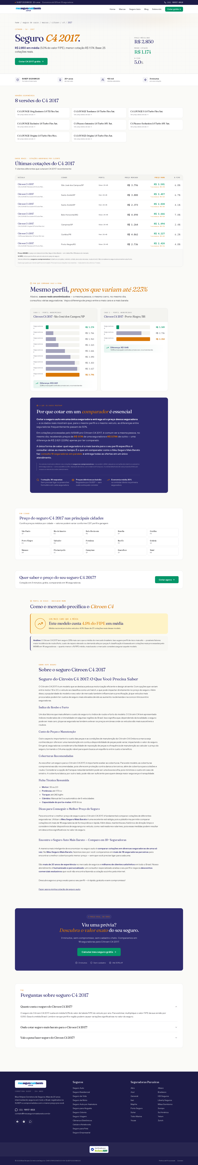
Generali (134, 1096)
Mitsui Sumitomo (165, 1104)
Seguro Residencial (81, 1092)
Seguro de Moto (80, 1100)
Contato (180, 1161)
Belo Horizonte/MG (69, 215)
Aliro (133, 1088)
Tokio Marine (136, 1116)
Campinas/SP (67, 224)
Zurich (160, 1120)
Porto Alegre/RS (68, 244)
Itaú (132, 1100)
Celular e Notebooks (82, 1124)
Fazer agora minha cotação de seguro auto (59, 889)
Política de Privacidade (167, 1161)
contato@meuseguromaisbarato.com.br (32, 1113)
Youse (133, 1120)
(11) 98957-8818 (175, 2)
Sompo (161, 1108)
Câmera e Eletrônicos (82, 1120)
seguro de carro (30, 22)
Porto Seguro (137, 1108)
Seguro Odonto (80, 1112)
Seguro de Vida (80, 1096)
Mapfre (134, 1104)
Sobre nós (156, 9)
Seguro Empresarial (81, 1132)
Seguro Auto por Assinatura (85, 1104)
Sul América (163, 1112)
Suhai (133, 1112)
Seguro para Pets (80, 1128)
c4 (63, 22)
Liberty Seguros (165, 1100)
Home (112, 9)
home (17, 22)
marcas (45, 22)
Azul (132, 1092)
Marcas (122, 9)
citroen (55, 22)
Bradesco (162, 1092)
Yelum (160, 1116)
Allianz (161, 1088)
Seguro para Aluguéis (82, 1108)
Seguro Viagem (80, 1116)
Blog (146, 9)
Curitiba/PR (66, 234)
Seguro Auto (135, 9)
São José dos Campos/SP (72, 185)
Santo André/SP (68, 195)
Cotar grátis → (174, 9)
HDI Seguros (163, 1096)
